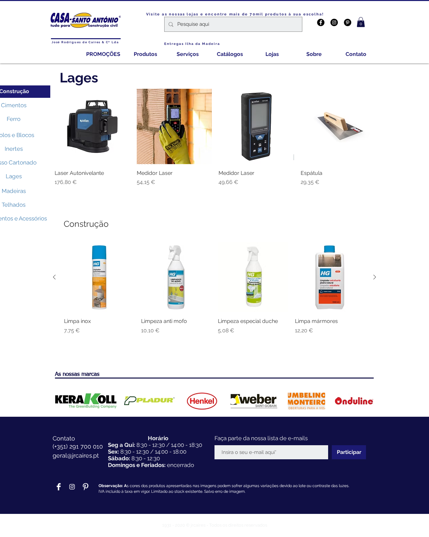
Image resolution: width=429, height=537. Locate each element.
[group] (214, 292)
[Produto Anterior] (54, 277)
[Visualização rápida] (92, 126)
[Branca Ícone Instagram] (72, 486)
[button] (361, 22)
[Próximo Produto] (375, 277)
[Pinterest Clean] (85, 486)
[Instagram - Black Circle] (334, 22)
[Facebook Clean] (58, 486)
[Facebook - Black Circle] (320, 22)
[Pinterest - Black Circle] (347, 22)
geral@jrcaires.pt (76, 455)
